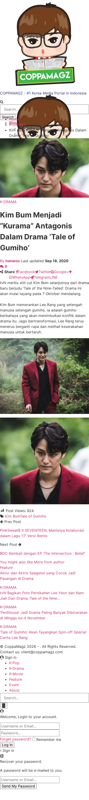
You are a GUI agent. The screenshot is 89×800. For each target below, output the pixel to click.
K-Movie (16, 674)
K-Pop (14, 663)
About (14, 690)
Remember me (48, 739)
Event (14, 684)
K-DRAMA (8, 201)
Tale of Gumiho (33, 516)
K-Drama (16, 668)
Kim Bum (12, 516)
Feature (6, 567)
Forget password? (15, 739)
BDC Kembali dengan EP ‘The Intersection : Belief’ (42, 553)
